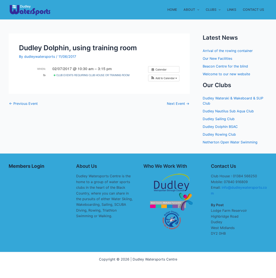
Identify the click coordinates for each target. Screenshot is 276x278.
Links (231, 10)
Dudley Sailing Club (219, 119)
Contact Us (253, 10)
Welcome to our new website (226, 74)
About (189, 10)
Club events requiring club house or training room (93, 75)
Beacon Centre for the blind (225, 66)
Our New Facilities (217, 58)
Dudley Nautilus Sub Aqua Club (228, 111)
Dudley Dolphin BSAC (220, 126)
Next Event (178, 103)
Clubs (211, 10)
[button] (197, 9)
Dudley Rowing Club (219, 134)
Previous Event (23, 103)
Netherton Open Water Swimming (230, 142)
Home (172, 10)
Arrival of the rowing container (228, 51)
